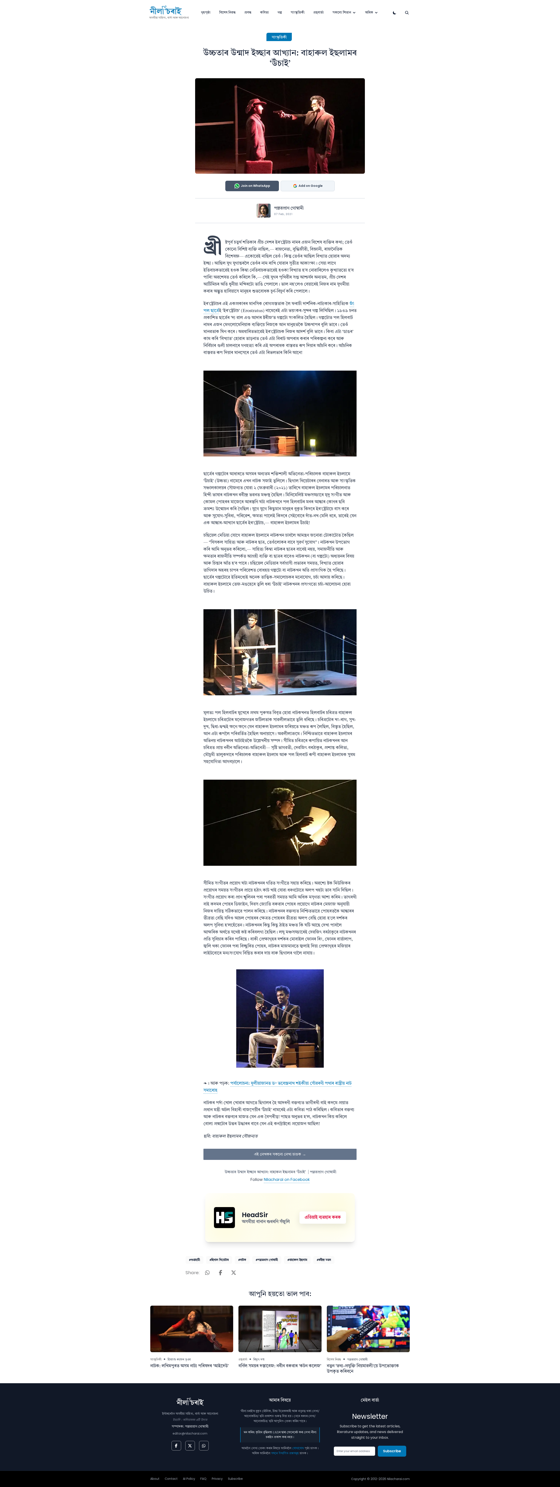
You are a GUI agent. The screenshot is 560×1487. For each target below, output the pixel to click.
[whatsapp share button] (207, 1272)
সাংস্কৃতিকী (297, 12)
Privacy (217, 1479)
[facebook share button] (220, 1272)
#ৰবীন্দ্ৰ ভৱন (324, 1259)
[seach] (407, 13)
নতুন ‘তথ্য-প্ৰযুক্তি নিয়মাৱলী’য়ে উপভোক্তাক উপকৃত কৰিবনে (363, 1369)
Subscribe (392, 1451)
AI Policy (189, 1479)
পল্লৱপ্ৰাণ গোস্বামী (289, 208)
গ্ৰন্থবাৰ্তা (318, 12)
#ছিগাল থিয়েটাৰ (219, 1259)
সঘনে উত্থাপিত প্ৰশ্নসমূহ (285, 1453)
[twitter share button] (233, 1272)
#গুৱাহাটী (194, 1259)
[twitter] (190, 1446)
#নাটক (242, 1259)
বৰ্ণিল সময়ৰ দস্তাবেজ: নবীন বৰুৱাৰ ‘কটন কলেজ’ (279, 1366)
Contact (171, 1479)
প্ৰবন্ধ (247, 12)
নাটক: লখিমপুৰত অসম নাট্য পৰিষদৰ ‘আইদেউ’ (189, 1366)
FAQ (203, 1479)
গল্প (280, 12)
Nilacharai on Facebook (287, 1179)
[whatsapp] (204, 1446)
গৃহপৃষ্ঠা (205, 12)
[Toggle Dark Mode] (395, 13)
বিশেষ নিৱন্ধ (227, 12)
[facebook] (176, 1446)
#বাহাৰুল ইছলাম (297, 1259)
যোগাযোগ (298, 1448)
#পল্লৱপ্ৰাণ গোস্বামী (267, 1259)
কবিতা (264, 12)
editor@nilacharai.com (190, 1433)
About (154, 1479)
